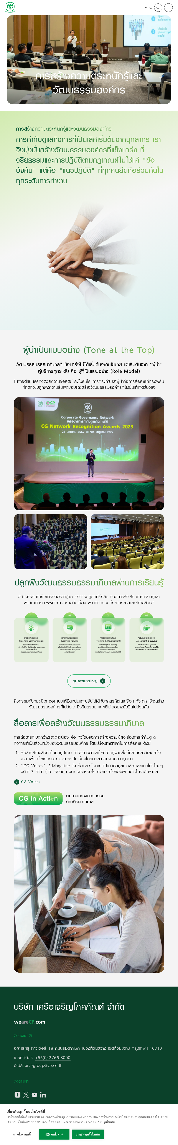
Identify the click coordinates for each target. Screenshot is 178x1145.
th (146, 8)
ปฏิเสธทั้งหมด (54, 1134)
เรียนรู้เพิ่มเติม (106, 1122)
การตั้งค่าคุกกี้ (22, 1134)
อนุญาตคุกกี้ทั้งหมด (88, 1134)
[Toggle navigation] (168, 7)
